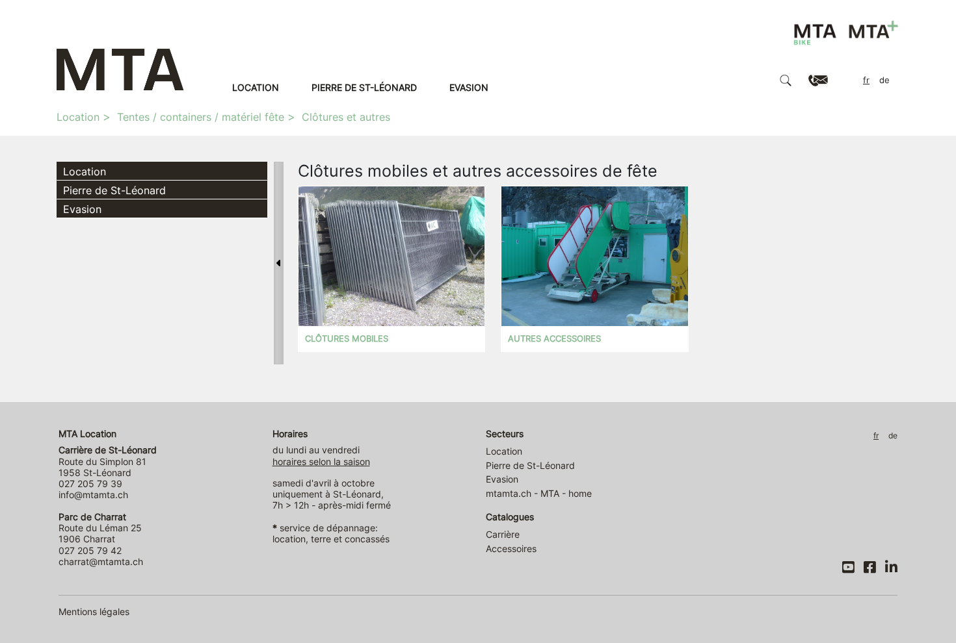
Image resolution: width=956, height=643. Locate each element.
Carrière (503, 534)
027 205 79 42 (90, 550)
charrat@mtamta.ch (101, 561)
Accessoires (511, 548)
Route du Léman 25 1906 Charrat (100, 528)
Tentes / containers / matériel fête (200, 116)
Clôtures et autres (346, 116)
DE (884, 80)
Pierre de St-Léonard (364, 87)
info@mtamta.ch (93, 494)
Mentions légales (94, 611)
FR (866, 80)
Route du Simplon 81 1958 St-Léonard (108, 461)
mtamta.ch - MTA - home (539, 493)
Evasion (468, 87)
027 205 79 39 (90, 483)
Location (255, 87)
